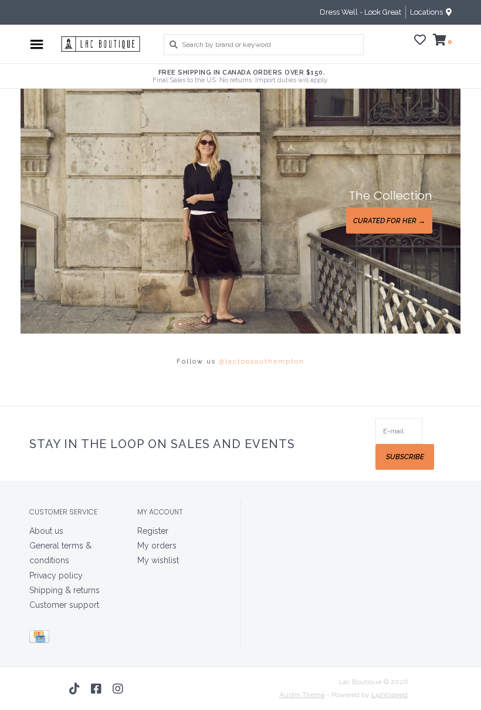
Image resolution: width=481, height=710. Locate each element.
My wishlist (158, 560)
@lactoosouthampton (261, 361)
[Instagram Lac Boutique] (118, 689)
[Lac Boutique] (100, 44)
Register (152, 531)
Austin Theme (302, 695)
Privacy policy (56, 575)
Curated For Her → (389, 221)
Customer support (64, 605)
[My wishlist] (420, 42)
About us (46, 531)
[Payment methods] (41, 639)
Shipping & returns (64, 590)
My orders (157, 545)
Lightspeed (389, 695)
